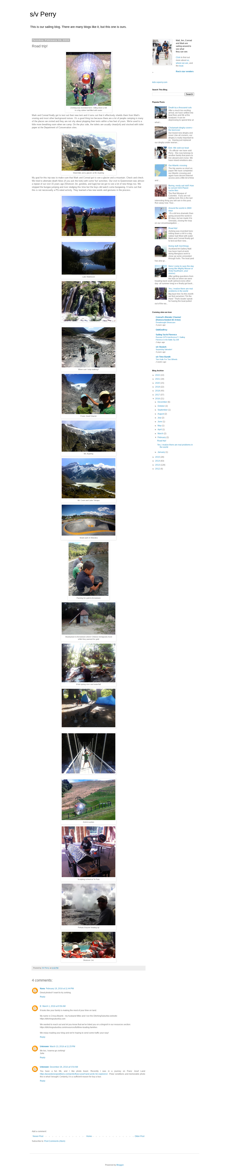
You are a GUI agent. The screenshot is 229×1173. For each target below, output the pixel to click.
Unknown (44, 1046)
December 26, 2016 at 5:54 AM (64, 1067)
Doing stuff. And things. (178, 246)
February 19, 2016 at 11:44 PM (60, 988)
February (162, 437)
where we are (182, 63)
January (161, 452)
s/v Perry (43, 14)
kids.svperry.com (159, 82)
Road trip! (172, 228)
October (161, 406)
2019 (157, 387)
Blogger (120, 1165)
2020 (157, 383)
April (160, 429)
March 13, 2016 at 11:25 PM (62, 1046)
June (160, 421)
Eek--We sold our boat (178, 148)
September (163, 410)
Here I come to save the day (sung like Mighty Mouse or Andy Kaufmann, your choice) (181, 270)
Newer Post (38, 1136)
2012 (157, 469)
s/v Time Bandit (163, 357)
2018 (157, 391)
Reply (42, 997)
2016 (157, 398)
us (188, 60)
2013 (157, 465)
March (161, 433)
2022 (157, 375)
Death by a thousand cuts (180, 107)
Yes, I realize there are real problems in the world (180, 290)
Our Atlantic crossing (177, 165)
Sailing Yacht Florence (166, 334)
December (163, 402)
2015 (157, 457)
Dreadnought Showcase (165, 322)
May (160, 425)
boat (181, 66)
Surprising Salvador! (164, 349)
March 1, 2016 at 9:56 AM (54, 1006)
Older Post (139, 1136)
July (160, 418)
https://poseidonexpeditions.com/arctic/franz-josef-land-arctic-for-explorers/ (74, 1074)
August (161, 414)
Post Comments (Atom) (54, 1141)
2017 (157, 395)
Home (89, 1136)
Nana (42, 988)
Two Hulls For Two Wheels (166, 359)
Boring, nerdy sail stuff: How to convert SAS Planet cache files (181, 188)
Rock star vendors (185, 71)
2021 (157, 379)
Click (178, 57)
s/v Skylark (161, 347)
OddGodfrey (161, 330)
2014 (157, 461)
